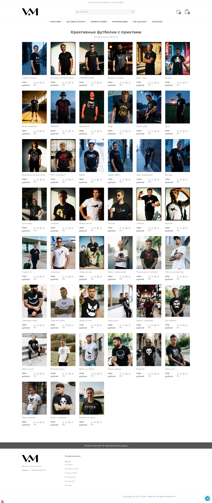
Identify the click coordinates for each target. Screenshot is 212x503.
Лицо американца (144, 174)
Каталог (68, 461)
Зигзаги (111, 223)
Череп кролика (28, 417)
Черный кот (84, 126)
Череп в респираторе (174, 272)
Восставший (170, 320)
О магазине (55, 21)
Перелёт (168, 223)
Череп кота (170, 369)
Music (82, 174)
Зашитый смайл (58, 320)
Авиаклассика (85, 272)
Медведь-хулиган (116, 77)
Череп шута (113, 320)
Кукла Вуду (27, 223)
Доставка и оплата (75, 21)
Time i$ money (86, 77)
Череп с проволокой (117, 272)
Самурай (54, 223)
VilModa (151, 496)
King (110, 126)
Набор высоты (85, 223)
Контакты (157, 21)
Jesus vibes (114, 174)
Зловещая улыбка (30, 320)
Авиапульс (55, 272)
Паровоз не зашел (87, 417)
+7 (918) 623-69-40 (37, 470)
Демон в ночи (85, 320)
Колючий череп (58, 369)
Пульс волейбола (29, 126)
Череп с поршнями (144, 320)
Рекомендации (120, 21)
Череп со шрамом (58, 417)
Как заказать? (140, 21)
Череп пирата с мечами (146, 272)
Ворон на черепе (86, 369)
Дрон (167, 126)
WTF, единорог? (58, 174)
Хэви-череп (141, 126)
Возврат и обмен (99, 21)
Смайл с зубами (29, 77)
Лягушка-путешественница (63, 77)
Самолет (140, 223)
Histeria (54, 126)
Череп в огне (28, 369)
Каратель (140, 369)
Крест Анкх (141, 77)
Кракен (168, 77)
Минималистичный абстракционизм (34, 174)
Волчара (169, 174)
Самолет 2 (26, 272)
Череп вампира (114, 369)
